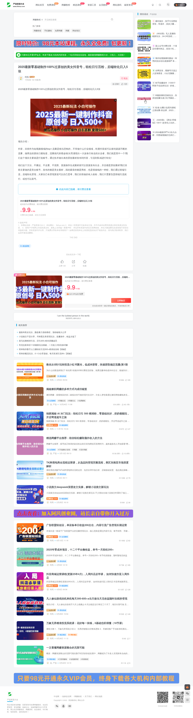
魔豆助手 (143, 268)
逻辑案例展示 (145, 309)
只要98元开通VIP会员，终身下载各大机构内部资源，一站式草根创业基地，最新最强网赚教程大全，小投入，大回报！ (73, 54)
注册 (167, 53)
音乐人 (169, 281)
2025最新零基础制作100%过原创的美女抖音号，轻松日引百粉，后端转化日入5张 (73, 68)
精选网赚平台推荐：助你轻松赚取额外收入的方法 (74, 438)
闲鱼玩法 (156, 293)
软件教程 (143, 325)
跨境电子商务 (154, 329)
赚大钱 (152, 345)
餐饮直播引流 (145, 273)
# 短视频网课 (73, 659)
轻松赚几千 (158, 321)
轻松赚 (171, 321)
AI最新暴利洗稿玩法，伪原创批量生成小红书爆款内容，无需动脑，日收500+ (164, 208)
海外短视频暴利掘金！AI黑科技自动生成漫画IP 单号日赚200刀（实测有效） (164, 171)
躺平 (141, 329)
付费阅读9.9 (52, 425)
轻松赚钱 (144, 321)
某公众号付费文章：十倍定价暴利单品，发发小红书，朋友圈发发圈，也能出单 (164, 160)
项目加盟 (156, 277)
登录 (151, 53)
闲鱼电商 (143, 293)
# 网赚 (74, 449)
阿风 (27, 76)
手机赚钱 (48, 30)
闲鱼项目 (164, 289)
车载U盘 (167, 325)
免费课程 (52, 4)
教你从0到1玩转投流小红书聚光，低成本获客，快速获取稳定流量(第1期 (87, 364)
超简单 (142, 337)
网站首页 (40, 4)
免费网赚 (58, 30)
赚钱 (142, 345)
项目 (166, 277)
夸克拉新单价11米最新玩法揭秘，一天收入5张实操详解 (43, 344)
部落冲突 (170, 305)
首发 (166, 268)
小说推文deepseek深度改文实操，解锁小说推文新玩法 (77, 487)
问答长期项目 (145, 301)
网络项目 (74, 634)
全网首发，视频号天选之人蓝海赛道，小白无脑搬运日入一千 (164, 183)
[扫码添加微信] (187, 693)
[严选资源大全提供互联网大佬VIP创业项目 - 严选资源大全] (10, 694)
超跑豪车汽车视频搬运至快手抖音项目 (155, 333)
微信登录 (159, 69)
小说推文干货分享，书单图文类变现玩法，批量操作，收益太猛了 (47, 336)
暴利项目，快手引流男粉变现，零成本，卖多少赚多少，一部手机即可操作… (164, 134)
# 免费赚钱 (81, 400)
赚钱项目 (154, 337)
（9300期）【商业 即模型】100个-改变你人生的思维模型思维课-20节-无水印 (164, 122)
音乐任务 (143, 281)
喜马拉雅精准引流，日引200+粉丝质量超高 (38, 340)
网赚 (67, 30)
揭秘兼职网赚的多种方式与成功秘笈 (66, 389)
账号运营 (143, 354)
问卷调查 (159, 301)
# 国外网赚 (83, 449)
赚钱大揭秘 (156, 341)
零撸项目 (165, 285)
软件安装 (156, 325)
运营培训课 (156, 313)
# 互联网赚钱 (62, 659)
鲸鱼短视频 (165, 264)
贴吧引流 (168, 349)
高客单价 (156, 268)
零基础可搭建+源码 (147, 289)
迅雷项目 (143, 317)
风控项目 (159, 273)
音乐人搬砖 (156, 281)
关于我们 (88, 696)
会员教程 (104, 4)
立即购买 (121, 300)
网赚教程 (66, 4)
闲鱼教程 (168, 293)
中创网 (56, 696)
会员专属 (52, 376)
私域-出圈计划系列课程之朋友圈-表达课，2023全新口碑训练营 (164, 220)
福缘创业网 (66, 696)
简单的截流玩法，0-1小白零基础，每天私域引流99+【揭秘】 (46, 353)
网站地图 (98, 696)
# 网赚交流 (61, 400)
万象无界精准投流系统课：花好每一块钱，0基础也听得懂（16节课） (85, 623)
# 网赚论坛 (71, 400)
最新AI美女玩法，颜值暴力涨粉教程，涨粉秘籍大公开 (42, 332)
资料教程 (156, 349)
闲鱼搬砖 (143, 297)
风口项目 (143, 277)
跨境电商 (168, 329)
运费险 (158, 309)
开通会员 (181, 5)
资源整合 (143, 349)
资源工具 (92, 4)
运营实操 (143, 313)
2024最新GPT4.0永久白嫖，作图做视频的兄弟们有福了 (164, 245)
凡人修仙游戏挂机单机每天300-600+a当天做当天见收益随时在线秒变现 (86, 598)
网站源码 (117, 4)
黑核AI (153, 264)
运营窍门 (170, 309)
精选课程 (78, 4)
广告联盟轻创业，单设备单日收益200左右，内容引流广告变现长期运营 (86, 525)
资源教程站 (72, 700)
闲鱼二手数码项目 (159, 297)
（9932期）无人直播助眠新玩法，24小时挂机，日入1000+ (164, 146)
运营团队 (170, 313)
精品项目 (63, 634)
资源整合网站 (166, 345)
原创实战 (63, 376)
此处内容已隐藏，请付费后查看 (74, 189)
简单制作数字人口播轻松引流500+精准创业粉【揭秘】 (43, 349)
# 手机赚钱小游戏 (64, 449)
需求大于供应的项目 (148, 285)
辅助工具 (168, 317)
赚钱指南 (143, 341)
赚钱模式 (167, 337)
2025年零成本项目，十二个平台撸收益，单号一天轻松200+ (80, 549)
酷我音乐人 (156, 305)
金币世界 (143, 305)
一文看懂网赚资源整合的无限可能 (65, 647)
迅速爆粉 (156, 317)
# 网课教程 (84, 659)
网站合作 (81, 700)
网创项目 (76, 30)
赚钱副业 (170, 341)
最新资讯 (130, 4)
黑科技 (142, 264)
